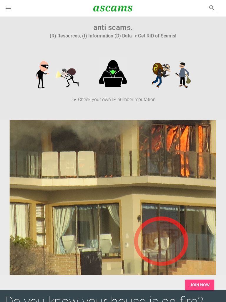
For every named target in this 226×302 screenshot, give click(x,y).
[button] (8, 8)
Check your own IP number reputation (116, 99)
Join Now (200, 285)
